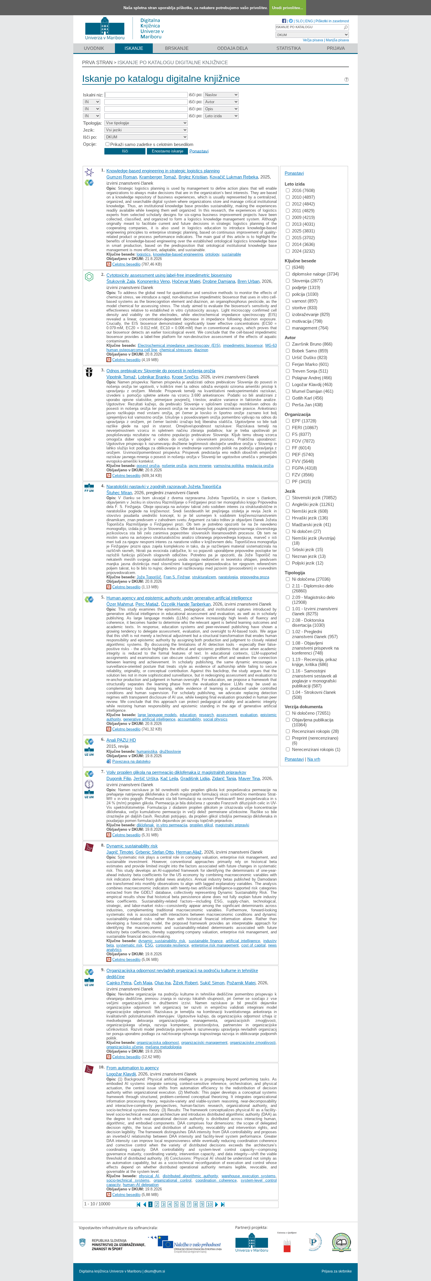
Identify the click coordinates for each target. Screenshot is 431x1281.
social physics (215, 719)
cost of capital (253, 945)
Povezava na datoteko (131, 761)
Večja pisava (313, 40)
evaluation (248, 715)
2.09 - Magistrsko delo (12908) (313, 600)
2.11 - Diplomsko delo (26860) (312, 588)
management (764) (310, 327)
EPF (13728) (304, 420)
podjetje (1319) (306, 287)
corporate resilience (172, 945)
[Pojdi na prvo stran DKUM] (127, 40)
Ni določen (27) (306, 531)
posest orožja (148, 465)
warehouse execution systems (249, 1176)
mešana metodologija (163, 1047)
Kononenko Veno (153, 281)
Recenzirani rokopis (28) (315, 731)
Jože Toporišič (149, 577)
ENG (309, 21)
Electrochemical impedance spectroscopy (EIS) (179, 345)
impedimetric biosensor (243, 345)
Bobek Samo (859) (310, 350)
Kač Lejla (169, 778)
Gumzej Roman (121, 176)
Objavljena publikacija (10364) (312, 722)
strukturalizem (204, 577)
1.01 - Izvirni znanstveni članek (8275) (314, 611)
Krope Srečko (185, 376)
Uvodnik (94, 48)
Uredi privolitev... (287, 8)
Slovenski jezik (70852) (314, 497)
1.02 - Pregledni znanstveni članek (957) (315, 634)
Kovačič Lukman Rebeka (234, 176)
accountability (189, 719)
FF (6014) (301, 447)
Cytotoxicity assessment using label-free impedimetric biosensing (169, 275)
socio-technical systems (128, 1180)
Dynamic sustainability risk (132, 845)
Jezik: (88, 130)
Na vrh (313, 759)
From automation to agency (132, 1067)
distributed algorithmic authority (190, 1176)
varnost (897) (305, 300)
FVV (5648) (303, 461)
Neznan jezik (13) (309, 556)
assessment (226, 715)
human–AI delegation (141, 1185)
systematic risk (129, 945)
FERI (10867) (305, 427)
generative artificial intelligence (149, 719)
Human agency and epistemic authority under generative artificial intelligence (179, 597)
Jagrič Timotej (119, 852)
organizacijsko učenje (124, 1047)
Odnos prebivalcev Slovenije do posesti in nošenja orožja (160, 370)
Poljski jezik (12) (307, 562)
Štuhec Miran (119, 492)
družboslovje (170, 751)
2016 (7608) (303, 190)
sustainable (231, 254)
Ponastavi (198, 150)
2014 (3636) (303, 244)
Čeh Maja (143, 982)
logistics (144, 254)
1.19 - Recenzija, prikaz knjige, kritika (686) (314, 662)
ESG (149, 945)
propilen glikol (201, 825)
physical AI (149, 1176)
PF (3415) (301, 481)
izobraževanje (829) (311, 314)
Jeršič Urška (145, 778)
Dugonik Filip (118, 778)
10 (209, 1204)
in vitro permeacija (171, 825)
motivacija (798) (307, 321)
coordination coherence (216, 1180)
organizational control (172, 1180)
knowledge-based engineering (178, 254)
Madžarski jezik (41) (311, 524)
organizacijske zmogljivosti (253, 1042)
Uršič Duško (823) (309, 357)
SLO (299, 21)
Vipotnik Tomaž (121, 376)
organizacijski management (204, 1042)
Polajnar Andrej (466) (312, 377)
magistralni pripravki (232, 825)
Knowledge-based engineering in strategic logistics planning (163, 170)
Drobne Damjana (219, 281)
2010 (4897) (303, 197)
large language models (157, 715)
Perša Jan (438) (307, 404)
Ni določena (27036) (311, 579)
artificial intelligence (243, 941)
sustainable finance (206, 941)
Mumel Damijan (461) (312, 391)
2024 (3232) (303, 251)
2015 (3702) (303, 237)
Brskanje (177, 48)
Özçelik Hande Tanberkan (186, 604)
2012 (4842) (303, 203)
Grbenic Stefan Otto (154, 852)
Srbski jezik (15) (307, 549)
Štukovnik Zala (120, 281)
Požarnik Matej (241, 982)
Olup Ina (163, 982)
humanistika (147, 751)
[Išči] (346, 27)
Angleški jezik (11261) (313, 504)
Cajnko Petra (118, 982)
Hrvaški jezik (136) (310, 517)
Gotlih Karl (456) (307, 397)
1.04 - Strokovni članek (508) (314, 695)
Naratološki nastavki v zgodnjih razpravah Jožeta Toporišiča (163, 486)
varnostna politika (229, 465)
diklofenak (145, 825)
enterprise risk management (215, 945)
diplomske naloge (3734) (315, 273)
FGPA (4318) (304, 467)
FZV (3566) (303, 474)
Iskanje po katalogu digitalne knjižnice (173, 62)
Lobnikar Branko (153, 376)
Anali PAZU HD (121, 740)
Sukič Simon (212, 982)
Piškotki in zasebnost (332, 21)
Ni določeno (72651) (311, 713)
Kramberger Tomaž (157, 176)
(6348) (298, 267)
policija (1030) (305, 294)
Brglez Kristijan (193, 176)
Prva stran (97, 62)
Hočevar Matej (186, 281)
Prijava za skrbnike (337, 1271)
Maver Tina (249, 778)
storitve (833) (304, 307)
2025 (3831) (303, 230)
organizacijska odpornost (158, 1042)
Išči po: (90, 137)
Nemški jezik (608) (310, 511)
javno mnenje (200, 465)
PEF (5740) (303, 454)
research (206, 715)
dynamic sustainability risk (161, 941)
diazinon (201, 350)
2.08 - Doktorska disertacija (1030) (308, 623)
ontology (212, 254)
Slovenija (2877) (307, 280)
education (188, 715)
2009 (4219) (303, 217)
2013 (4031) (303, 224)
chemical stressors (175, 350)
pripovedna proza (254, 577)
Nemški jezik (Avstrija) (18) (313, 541)
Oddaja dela (232, 48)
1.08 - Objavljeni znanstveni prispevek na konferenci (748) (315, 647)
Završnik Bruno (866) (312, 344)
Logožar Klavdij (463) (312, 384)
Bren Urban (248, 281)
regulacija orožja (260, 465)
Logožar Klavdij (121, 1073)
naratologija (228, 577)
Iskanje (134, 48)
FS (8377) (301, 434)
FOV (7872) (303, 441)
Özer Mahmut (119, 604)
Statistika (288, 48)
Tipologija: (92, 122)
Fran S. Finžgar (177, 577)
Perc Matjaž (147, 604)
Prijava (336, 48)
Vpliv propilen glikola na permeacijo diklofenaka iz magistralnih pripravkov (176, 772)
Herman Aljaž (189, 852)
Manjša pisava (337, 40)
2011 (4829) (303, 210)
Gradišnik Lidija (195, 778)
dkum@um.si (154, 1271)
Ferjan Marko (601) (310, 364)
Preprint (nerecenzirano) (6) (315, 740)
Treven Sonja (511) (310, 370)
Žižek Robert (185, 982)
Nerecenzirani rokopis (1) (316, 749)
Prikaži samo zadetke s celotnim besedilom (152, 144)
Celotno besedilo (126, 264)
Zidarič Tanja (224, 778)
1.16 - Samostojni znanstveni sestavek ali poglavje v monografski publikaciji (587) (314, 678)
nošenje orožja (174, 465)
